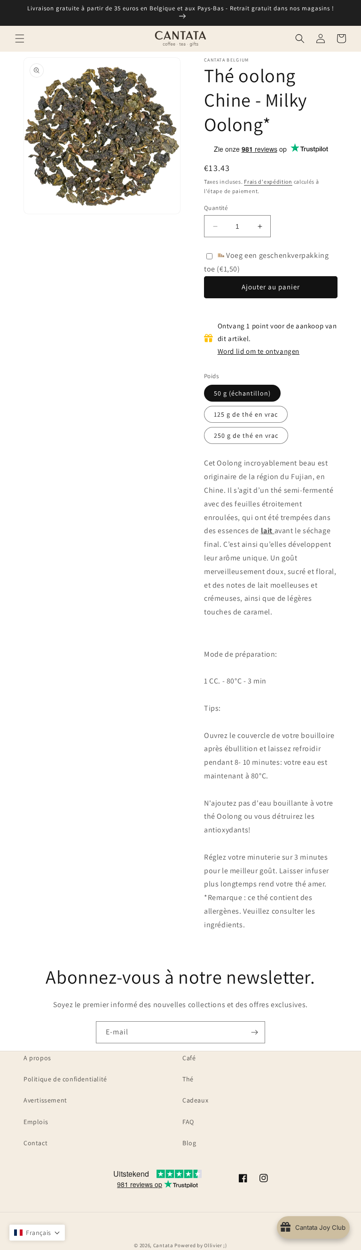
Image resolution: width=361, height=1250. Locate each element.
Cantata (163, 1245)
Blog (189, 1143)
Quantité (216, 208)
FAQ (188, 1122)
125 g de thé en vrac (246, 414)
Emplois (36, 1122)
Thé (188, 1079)
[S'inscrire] (254, 1032)
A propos (37, 1058)
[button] (19, 38)
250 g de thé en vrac (246, 435)
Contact (35, 1143)
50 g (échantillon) (242, 393)
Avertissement (45, 1100)
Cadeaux (195, 1100)
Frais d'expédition (268, 181)
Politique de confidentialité (65, 1079)
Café (189, 1058)
